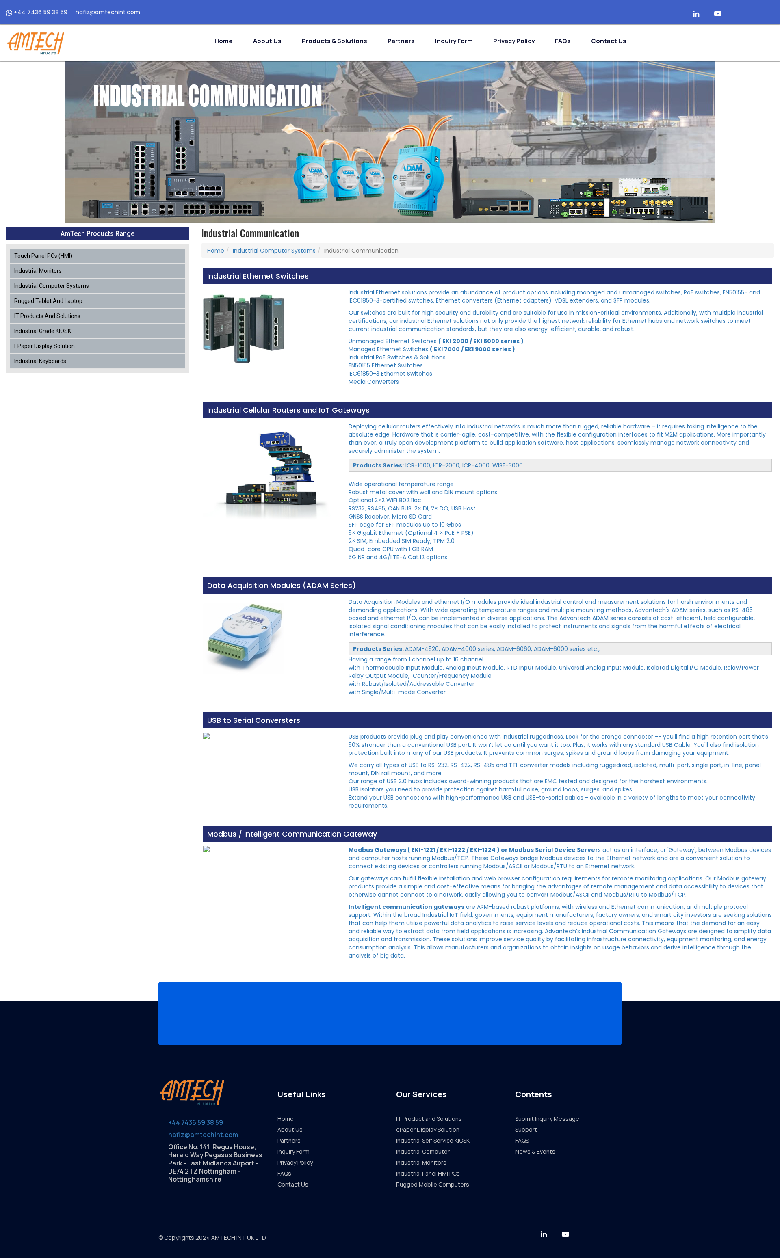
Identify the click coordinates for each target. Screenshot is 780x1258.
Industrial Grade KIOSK (42, 331)
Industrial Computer (423, 1151)
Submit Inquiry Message (547, 1118)
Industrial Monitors (38, 271)
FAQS (522, 1140)
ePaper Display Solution (44, 346)
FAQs (563, 41)
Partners (401, 41)
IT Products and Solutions (47, 316)
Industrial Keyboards (40, 361)
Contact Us (608, 41)
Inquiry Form (454, 41)
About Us (267, 41)
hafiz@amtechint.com (107, 12)
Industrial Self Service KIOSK (433, 1140)
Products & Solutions (334, 41)
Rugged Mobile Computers (432, 1184)
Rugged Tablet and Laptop (48, 301)
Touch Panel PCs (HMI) (43, 256)
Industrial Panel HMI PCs (428, 1173)
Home (223, 41)
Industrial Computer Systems (51, 286)
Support (526, 1129)
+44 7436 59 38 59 (39, 12)
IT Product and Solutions (429, 1118)
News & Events (535, 1151)
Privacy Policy (514, 41)
